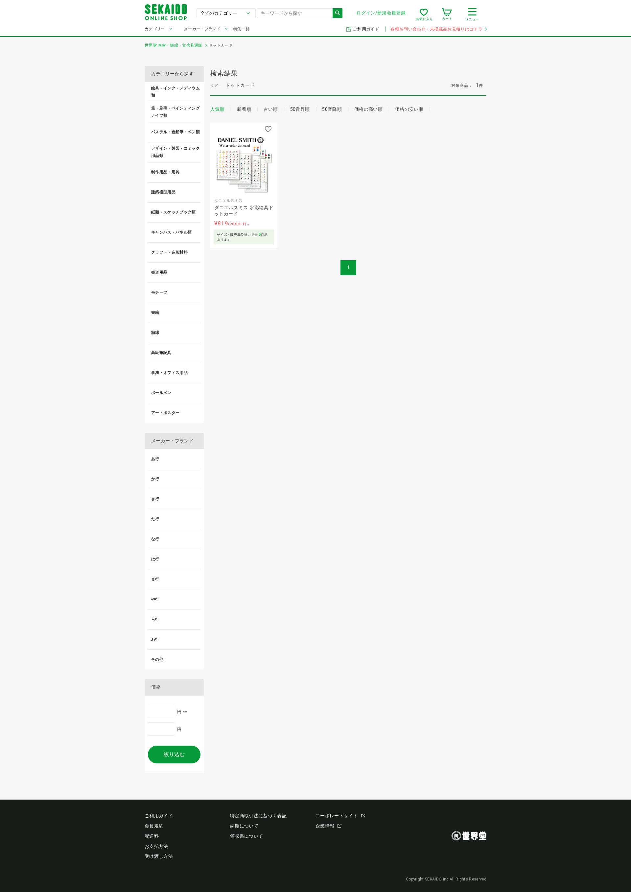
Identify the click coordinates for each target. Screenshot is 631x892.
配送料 (152, 836)
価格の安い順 (409, 109)
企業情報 (325, 826)
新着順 (244, 109)
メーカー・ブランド (202, 29)
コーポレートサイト (337, 815)
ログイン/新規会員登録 (381, 12)
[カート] (447, 14)
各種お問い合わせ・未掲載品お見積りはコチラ (436, 29)
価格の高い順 (368, 109)
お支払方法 (156, 846)
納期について (244, 826)
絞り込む (174, 754)
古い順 (271, 109)
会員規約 (154, 826)
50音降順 (332, 109)
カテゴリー (155, 29)
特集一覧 (241, 29)
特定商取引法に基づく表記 (258, 815)
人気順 (217, 109)
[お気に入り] (424, 14)
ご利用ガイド (366, 29)
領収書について (246, 836)
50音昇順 (300, 109)
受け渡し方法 (159, 856)
